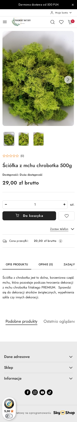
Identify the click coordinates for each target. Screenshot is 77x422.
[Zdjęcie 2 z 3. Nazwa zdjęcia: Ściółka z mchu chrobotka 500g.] (23, 139)
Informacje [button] (13, 378)
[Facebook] (27, 392)
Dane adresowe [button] (17, 356)
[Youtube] (42, 392)
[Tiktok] (50, 392)
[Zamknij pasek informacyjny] (73, 5)
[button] (68, 79)
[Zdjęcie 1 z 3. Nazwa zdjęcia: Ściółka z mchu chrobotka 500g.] (9, 139)
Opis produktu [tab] (17, 264)
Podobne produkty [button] (21, 321)
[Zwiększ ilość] (64, 205)
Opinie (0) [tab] (46, 264)
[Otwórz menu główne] (4, 21)
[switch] (9, 416)
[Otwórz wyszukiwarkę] (52, 22)
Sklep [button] (8, 367)
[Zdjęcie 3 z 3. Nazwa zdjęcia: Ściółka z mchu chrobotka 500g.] (38, 139)
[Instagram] (35, 392)
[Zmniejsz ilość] (6, 205)
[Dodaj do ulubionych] (67, 215)
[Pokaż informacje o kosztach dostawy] (60, 241)
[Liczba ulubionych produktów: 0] (61, 22)
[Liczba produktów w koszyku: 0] (70, 22)
